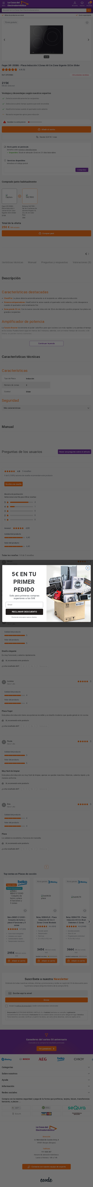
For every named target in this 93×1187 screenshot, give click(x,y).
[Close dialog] (88, 568)
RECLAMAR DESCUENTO (24, 612)
